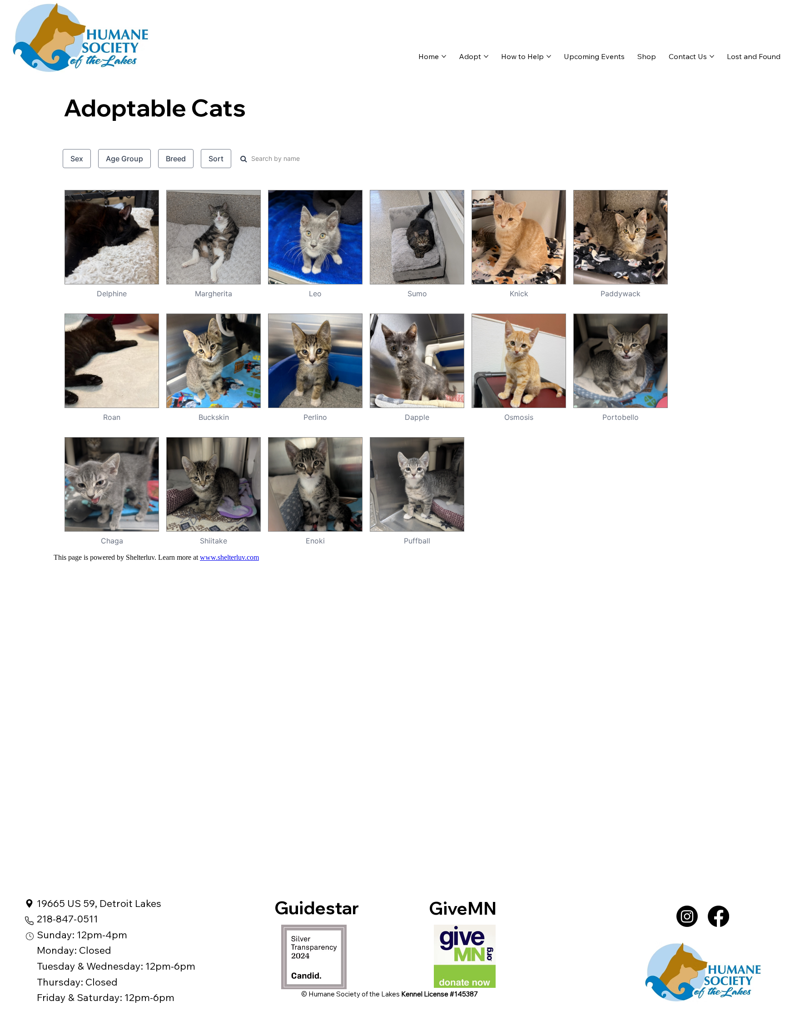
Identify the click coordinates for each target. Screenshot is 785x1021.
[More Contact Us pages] (712, 56)
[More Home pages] (444, 56)
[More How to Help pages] (549, 56)
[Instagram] (687, 916)
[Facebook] (718, 916)
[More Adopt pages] (486, 56)
